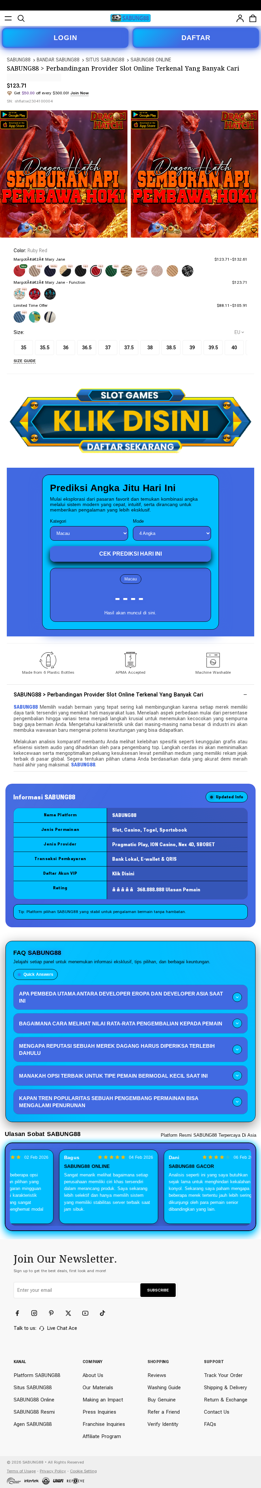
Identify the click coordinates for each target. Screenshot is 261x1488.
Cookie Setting (83, 1471)
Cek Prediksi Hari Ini (130, 554)
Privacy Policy (53, 1471)
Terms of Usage (21, 1471)
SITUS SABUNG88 (105, 59)
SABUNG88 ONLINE (150, 59)
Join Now (79, 93)
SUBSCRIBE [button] (158, 1290)
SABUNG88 (19, 59)
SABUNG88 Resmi (34, 1412)
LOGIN (65, 37)
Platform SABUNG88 (37, 1375)
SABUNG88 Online (34, 1400)
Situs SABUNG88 (33, 1387)
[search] (21, 18)
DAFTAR (195, 37)
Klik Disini (123, 873)
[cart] (253, 18)
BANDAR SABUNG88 (58, 59)
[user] (240, 18)
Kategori (58, 521)
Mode (138, 521)
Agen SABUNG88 (33, 1424)
